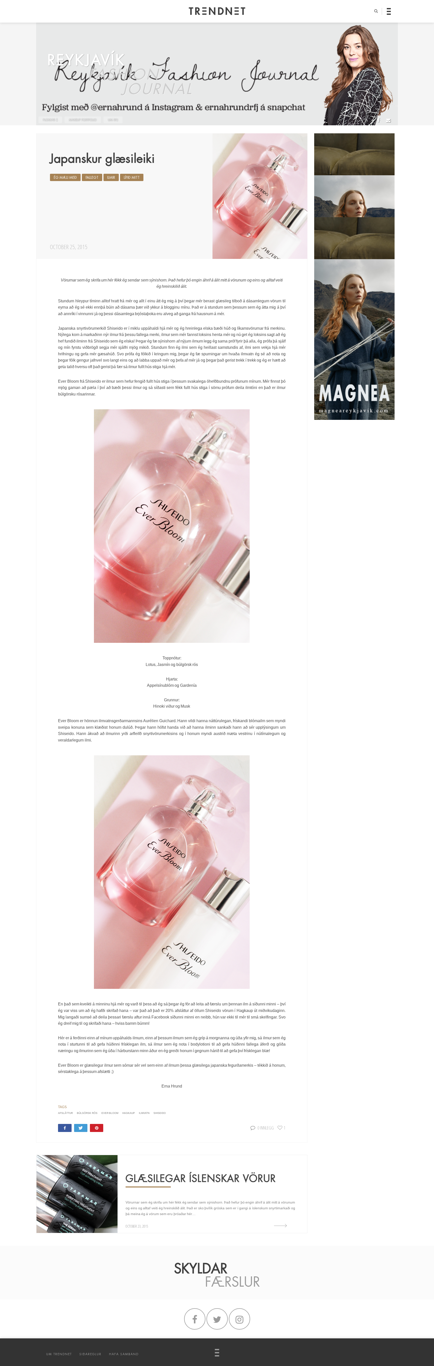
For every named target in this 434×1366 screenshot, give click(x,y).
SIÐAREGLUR (90, 1354)
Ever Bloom (109, 1113)
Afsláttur (65, 1113)
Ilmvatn (144, 1113)
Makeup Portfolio (82, 120)
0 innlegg (265, 1127)
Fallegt (92, 177)
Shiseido (159, 1113)
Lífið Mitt (132, 177)
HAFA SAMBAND (124, 1354)
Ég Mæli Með (65, 177)
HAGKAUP (128, 1113)
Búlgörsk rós (87, 1113)
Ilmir (111, 177)
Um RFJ (113, 120)
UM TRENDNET (59, 1354)
